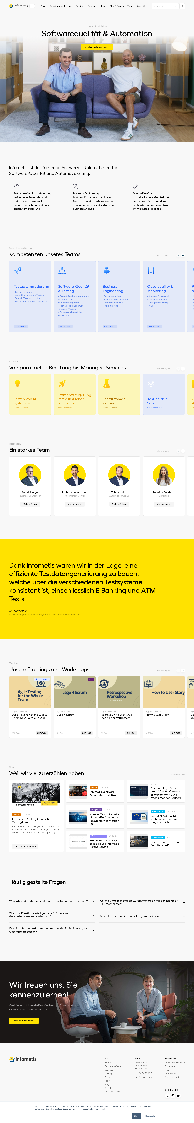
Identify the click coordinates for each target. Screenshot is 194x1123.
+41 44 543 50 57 (143, 1073)
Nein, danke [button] (150, 1116)
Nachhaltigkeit (172, 1077)
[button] (183, 255)
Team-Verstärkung (114, 1066)
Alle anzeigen (163, 255)
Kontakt (141, 6)
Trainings (92, 6)
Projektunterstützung (61, 6)
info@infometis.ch (144, 1077)
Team (130, 6)
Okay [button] (136, 1116)
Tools (103, 6)
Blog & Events (117, 6)
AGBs (168, 1070)
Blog (107, 1085)
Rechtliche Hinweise (175, 1063)
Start (44, 6)
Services (80, 6)
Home (108, 1063)
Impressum (170, 1074)
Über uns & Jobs (112, 1092)
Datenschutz (171, 1066)
